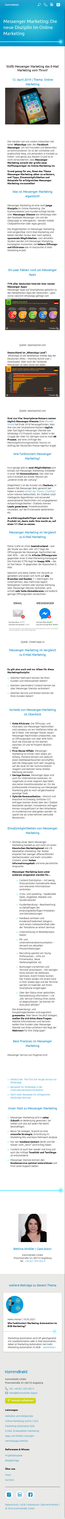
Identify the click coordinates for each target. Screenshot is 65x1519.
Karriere (9, 1479)
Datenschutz (11, 1504)
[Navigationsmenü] (58, 4)
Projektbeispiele (14, 1455)
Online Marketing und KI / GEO (21, 1421)
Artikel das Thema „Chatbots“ (40, 491)
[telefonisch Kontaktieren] (46, 4)
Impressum (33, 1504)
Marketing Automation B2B (19, 1426)
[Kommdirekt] (12, 4)
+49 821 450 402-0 (35, 1261)
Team (8, 1474)
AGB (23, 1504)
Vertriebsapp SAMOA (16, 1440)
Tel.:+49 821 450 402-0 (21, 1388)
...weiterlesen (48, 1347)
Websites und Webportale (19, 1416)
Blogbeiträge (12, 1460)
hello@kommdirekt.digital (23, 1393)
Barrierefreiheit (49, 1504)
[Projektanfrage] (52, 4)
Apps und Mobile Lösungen (19, 1435)
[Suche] (39, 4)
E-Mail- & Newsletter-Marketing (22, 1430)
